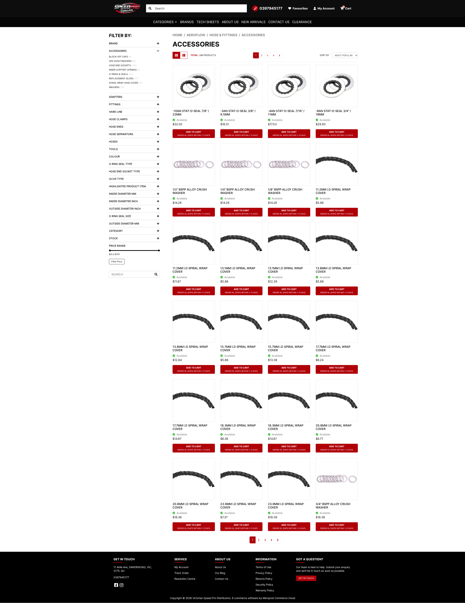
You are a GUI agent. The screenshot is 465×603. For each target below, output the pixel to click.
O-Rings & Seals (121, 74)
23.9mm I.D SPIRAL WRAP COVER (238, 505)
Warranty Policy (265, 590)
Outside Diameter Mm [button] (124, 223)
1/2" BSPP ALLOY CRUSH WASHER (190, 191)
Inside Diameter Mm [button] (122, 193)
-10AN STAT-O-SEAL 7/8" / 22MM (191, 112)
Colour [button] (114, 156)
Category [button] (116, 230)
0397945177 (271, 8)
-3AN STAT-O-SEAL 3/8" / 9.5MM (238, 112)
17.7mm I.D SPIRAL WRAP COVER (333, 348)
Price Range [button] (117, 245)
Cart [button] (347, 7)
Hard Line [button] (115, 111)
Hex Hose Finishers (122, 61)
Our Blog (220, 572)
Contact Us (278, 22)
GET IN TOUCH (306, 578)
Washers (116, 87)
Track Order (181, 572)
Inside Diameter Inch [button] (123, 201)
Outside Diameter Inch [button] (125, 208)
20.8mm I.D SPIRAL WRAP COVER (333, 427)
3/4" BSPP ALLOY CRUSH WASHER (333, 505)
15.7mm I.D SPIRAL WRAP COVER (238, 348)
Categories (163, 22)
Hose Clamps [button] (118, 119)
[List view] (184, 55)
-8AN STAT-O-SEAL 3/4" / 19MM (333, 112)
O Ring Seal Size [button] (120, 216)
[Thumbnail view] (176, 55)
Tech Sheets (208, 22)
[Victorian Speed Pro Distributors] (127, 8)
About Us (230, 22)
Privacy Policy (264, 572)
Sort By (324, 55)
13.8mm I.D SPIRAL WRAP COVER (333, 269)
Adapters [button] (115, 96)
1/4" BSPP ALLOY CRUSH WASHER (237, 191)
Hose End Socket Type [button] (124, 171)
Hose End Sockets (123, 65)
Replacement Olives (123, 78)
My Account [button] (326, 8)
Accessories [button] (118, 50)
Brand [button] (113, 43)
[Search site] (150, 8)
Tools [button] (113, 149)
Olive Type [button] (116, 178)
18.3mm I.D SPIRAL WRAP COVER (238, 427)
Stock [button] (113, 238)
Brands (187, 22)
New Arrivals (253, 22)
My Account (181, 567)
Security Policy (264, 584)
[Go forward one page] (279, 55)
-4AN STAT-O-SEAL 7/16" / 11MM (286, 112)
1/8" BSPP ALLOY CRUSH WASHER (285, 191)
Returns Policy (264, 578)
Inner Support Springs (124, 69)
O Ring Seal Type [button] (120, 163)
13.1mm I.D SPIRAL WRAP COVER (237, 269)
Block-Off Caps (120, 56)
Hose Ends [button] (116, 126)
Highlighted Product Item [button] (127, 186)
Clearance (302, 22)
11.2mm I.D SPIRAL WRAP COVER (333, 191)
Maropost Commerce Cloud (279, 598)
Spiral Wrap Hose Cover (126, 82)
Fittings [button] (114, 104)
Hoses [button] (113, 141)
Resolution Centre (184, 578)
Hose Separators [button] (121, 134)
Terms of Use (263, 567)
